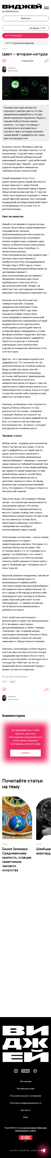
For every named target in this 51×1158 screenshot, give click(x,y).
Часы (12, 681)
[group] (17, 835)
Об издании (25, 1081)
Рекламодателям (25, 1088)
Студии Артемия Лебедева (33, 1127)
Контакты (25, 1110)
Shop (25, 1117)
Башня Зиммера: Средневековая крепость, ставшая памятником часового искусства (16, 859)
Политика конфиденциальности (25, 1103)
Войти (25, 753)
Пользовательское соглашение (25, 1095)
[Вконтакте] (16, 1071)
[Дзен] (26, 1071)
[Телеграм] (35, 1071)
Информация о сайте (25, 1130)
